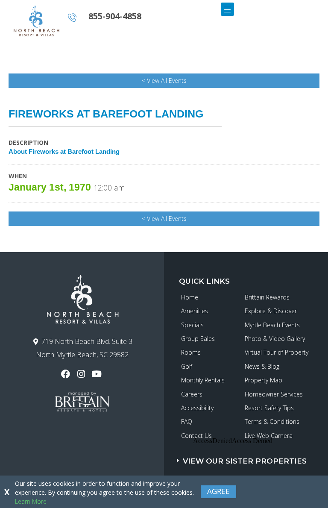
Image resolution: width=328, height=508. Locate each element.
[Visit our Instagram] (81, 374)
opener (227, 9)
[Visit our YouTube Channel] (97, 374)
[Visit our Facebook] (66, 374)
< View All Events (164, 80)
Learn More (31, 501)
